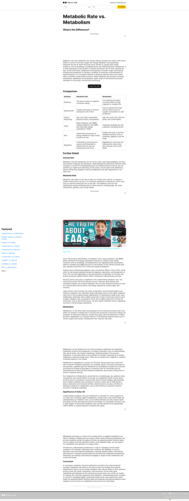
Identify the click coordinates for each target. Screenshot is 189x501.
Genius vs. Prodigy (8, 242)
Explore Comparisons (118, 3)
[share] (107, 225)
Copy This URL (94, 86)
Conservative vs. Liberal (10, 246)
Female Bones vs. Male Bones (12, 233)
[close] (170, 493)
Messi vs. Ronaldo (8, 253)
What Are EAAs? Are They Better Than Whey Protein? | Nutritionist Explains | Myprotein (86, 223)
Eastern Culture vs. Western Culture (12, 238)
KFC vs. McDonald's (9, 267)
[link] (66, 223)
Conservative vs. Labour (11, 257)
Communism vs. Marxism (11, 250)
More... (4, 271)
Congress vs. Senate (9, 264)
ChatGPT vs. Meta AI (9, 260)
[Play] (119, 240)
